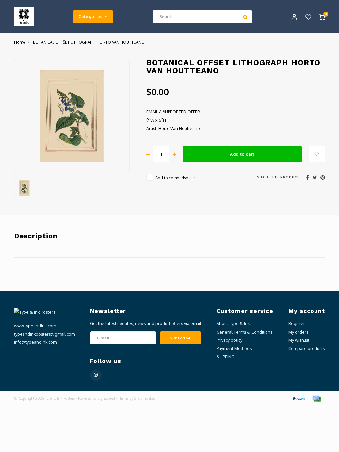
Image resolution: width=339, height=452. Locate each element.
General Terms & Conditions (244, 332)
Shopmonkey (145, 398)
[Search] (245, 16)
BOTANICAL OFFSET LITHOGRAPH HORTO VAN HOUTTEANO (89, 42)
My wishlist (298, 340)
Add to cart (242, 154)
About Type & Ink (233, 323)
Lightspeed (106, 398)
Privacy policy (229, 340)
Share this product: (278, 177)
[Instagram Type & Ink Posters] (96, 375)
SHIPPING (225, 356)
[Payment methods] (299, 398)
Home (19, 42)
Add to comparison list (176, 177)
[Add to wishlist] (317, 154)
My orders (298, 332)
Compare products (306, 348)
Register (296, 323)
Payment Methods (234, 348)
